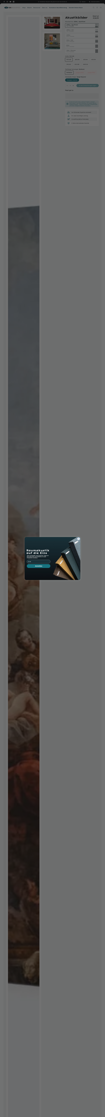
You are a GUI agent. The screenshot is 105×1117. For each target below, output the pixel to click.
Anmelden (38, 566)
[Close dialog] (78, 539)
